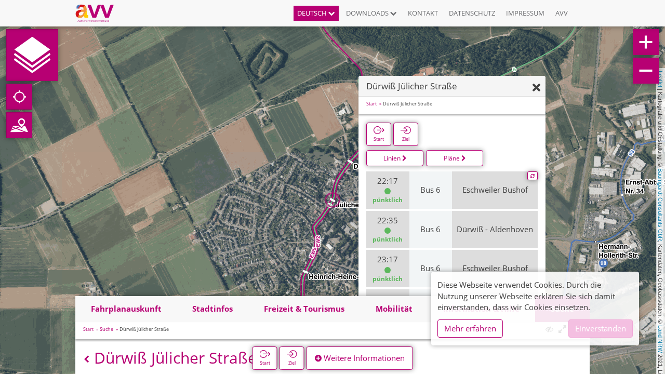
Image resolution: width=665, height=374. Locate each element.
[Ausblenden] (536, 88)
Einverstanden (600, 328)
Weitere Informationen (363, 358)
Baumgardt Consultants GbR (660, 204)
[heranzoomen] (646, 42)
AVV (561, 13)
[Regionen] (19, 125)
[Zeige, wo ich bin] (19, 97)
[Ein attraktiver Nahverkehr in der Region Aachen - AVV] (98, 13)
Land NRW (660, 339)
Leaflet (660, 79)
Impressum (525, 13)
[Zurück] (86, 359)
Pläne (452, 158)
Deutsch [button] (312, 13)
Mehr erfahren (470, 328)
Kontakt (423, 13)
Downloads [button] (368, 13)
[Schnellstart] (32, 55)
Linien (392, 158)
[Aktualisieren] (532, 176)
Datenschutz (472, 13)
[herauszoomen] (646, 71)
